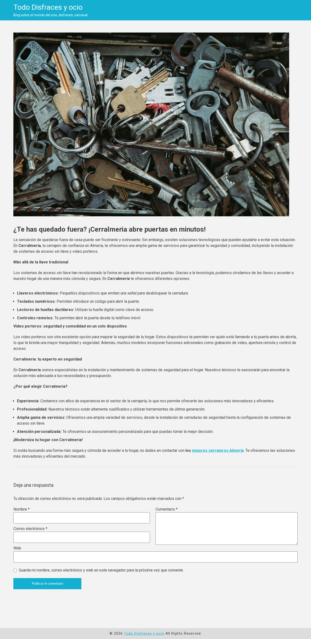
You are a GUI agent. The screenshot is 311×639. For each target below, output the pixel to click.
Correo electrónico (30, 528)
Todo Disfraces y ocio (48, 7)
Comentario (167, 509)
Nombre (21, 509)
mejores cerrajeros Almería (218, 450)
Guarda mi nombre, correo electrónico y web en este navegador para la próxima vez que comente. (101, 570)
